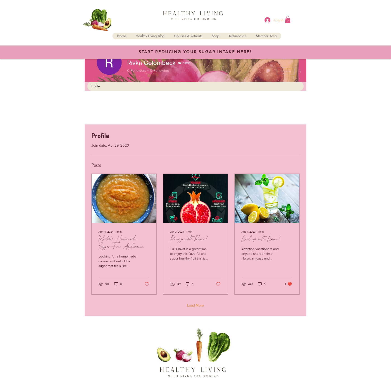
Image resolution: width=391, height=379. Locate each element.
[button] (288, 19)
